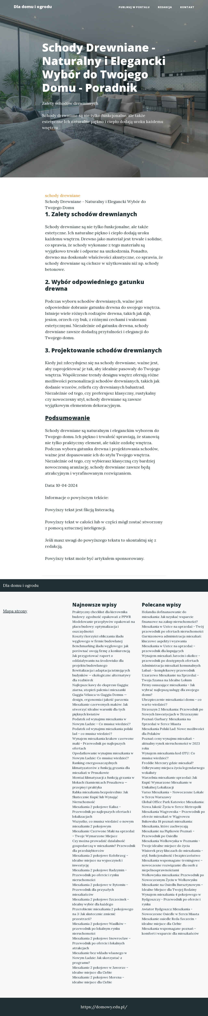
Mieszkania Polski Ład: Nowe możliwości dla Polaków (173, 731)
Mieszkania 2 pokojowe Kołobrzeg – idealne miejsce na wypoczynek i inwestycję (100, 860)
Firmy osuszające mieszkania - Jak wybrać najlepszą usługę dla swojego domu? (170, 690)
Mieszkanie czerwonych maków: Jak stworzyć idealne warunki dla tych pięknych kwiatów (100, 709)
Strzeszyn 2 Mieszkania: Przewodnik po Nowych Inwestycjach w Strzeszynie (172, 711)
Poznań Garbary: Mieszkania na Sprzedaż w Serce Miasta (166, 721)
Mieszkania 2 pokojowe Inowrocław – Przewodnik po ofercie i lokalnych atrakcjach (101, 943)
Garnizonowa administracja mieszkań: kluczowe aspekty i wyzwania (172, 638)
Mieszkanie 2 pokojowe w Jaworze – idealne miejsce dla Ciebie (100, 969)
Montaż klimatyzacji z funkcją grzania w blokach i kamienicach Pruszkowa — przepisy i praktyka (103, 782)
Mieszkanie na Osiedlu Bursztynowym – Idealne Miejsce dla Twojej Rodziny (172, 887)
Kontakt (187, 7)
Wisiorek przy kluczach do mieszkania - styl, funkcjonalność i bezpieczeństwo (172, 853)
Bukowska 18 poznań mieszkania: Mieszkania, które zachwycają (167, 823)
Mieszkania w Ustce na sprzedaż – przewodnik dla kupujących (168, 648)
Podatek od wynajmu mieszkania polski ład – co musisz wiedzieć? (102, 731)
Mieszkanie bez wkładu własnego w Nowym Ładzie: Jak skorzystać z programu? (99, 958)
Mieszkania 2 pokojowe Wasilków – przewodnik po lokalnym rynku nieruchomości (99, 928)
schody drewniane (62, 195)
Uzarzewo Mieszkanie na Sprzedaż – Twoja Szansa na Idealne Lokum (170, 677)
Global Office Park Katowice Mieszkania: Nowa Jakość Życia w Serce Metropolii (173, 804)
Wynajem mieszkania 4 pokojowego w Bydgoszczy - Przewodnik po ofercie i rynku (171, 899)
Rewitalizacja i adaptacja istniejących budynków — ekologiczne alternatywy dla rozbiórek (101, 675)
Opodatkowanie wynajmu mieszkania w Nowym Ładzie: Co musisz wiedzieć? (102, 755)
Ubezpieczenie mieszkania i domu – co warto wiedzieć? (172, 701)
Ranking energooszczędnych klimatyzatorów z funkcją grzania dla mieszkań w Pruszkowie (101, 768)
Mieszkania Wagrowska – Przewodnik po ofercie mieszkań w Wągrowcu (173, 814)
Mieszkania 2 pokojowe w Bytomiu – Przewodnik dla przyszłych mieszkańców (100, 889)
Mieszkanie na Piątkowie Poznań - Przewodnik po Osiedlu (168, 833)
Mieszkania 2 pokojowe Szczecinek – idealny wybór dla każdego (100, 901)
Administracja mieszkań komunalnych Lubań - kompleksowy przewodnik (171, 667)
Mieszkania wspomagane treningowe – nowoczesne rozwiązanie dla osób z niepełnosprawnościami (172, 865)
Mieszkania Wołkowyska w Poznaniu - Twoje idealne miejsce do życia (171, 843)
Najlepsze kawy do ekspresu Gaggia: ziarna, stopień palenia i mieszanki (100, 687)
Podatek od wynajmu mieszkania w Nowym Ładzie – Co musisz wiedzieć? (101, 721)
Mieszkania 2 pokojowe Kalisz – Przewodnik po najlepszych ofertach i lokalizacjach (101, 811)
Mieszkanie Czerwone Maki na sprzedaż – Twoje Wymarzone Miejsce (103, 833)
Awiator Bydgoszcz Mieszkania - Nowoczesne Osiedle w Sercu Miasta (170, 911)
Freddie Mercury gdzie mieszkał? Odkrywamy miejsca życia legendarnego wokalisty (173, 768)
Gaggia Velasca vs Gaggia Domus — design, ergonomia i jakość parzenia (100, 697)
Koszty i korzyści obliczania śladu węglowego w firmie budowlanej (98, 638)
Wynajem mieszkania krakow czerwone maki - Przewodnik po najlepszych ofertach (103, 743)
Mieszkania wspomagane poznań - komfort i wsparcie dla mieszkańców (170, 930)
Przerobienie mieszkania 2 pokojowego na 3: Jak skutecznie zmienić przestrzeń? (102, 914)
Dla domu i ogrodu (33, 6)
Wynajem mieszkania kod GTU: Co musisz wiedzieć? (168, 755)
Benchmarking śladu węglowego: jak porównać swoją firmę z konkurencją (101, 648)
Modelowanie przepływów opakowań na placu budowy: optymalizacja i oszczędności (103, 626)
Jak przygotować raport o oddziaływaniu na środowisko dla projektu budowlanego (98, 660)
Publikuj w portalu (134, 7)
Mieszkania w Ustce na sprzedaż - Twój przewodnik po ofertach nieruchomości (173, 628)
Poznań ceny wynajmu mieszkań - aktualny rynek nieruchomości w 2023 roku (171, 743)
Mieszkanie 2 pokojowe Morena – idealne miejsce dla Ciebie (98, 979)
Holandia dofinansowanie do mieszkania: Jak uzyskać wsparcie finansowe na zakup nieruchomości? (170, 617)
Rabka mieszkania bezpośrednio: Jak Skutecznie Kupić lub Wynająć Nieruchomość (100, 797)
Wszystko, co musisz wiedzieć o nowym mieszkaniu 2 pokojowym (103, 823)
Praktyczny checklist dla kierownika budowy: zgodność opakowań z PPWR (101, 614)
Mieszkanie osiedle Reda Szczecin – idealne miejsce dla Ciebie (169, 921)
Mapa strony (15, 610)
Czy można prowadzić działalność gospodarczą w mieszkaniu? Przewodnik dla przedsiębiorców (103, 846)
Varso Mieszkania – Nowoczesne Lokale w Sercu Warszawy (173, 794)
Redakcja (165, 7)
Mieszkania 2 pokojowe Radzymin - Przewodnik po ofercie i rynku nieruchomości (99, 875)
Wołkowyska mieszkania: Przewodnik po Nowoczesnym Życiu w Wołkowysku (173, 877)
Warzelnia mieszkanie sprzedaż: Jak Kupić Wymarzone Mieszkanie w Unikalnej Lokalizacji (169, 782)
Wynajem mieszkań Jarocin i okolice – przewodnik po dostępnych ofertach (171, 658)
